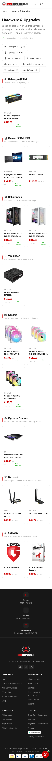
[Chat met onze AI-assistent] (45, 754)
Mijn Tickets (7, 723)
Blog (4, 701)
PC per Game (7, 692)
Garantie (31, 704)
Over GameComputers (37, 715)
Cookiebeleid (35, 732)
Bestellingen (7, 719)
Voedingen (36, 58)
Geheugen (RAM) (16, 46)
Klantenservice (34, 679)
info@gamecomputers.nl (26, 618)
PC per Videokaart (9, 696)
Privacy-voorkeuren (36, 736)
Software (32, 70)
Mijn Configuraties (10, 728)
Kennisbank (33, 683)
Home (4, 11)
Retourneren (33, 699)
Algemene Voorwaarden (38, 723)
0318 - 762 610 (26, 603)
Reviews (31, 719)
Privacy (31, 728)
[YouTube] (20, 667)
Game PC (6, 679)
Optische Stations (35, 64)
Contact (31, 688)
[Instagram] (26, 667)
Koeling (12, 64)
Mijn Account (7, 715)
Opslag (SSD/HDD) (17, 52)
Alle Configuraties (9, 688)
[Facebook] (31, 667)
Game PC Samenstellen (12, 683)
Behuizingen (14, 58)
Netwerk (13, 70)
